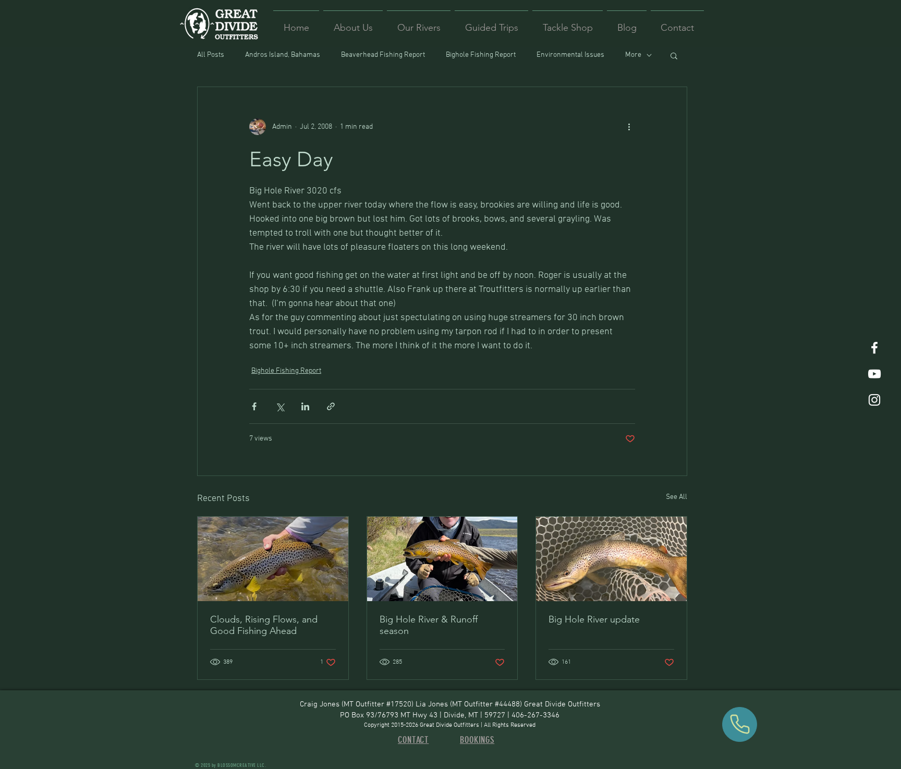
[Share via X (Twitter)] (280, 406)
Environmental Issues (570, 55)
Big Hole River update (594, 619)
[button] (674, 55)
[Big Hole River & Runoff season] (442, 559)
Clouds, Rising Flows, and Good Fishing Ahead (264, 625)
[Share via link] (331, 406)
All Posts (210, 55)
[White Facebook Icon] (874, 348)
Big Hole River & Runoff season (429, 625)
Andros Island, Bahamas (282, 55)
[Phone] (739, 724)
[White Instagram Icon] (874, 400)
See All (676, 497)
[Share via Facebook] (254, 406)
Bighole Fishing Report (481, 55)
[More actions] (629, 126)
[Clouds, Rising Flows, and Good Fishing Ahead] (273, 559)
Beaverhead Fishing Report (383, 55)
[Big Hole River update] (611, 559)
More (633, 55)
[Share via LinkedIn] (305, 406)
